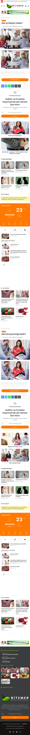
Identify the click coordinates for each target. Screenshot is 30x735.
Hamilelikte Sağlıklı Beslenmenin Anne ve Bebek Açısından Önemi (18, 251)
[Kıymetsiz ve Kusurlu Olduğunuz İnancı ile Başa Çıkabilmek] (7, 165)
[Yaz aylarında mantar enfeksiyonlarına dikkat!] (5, 681)
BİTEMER (25, 723)
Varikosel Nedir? (14, 244)
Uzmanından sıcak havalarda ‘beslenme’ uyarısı (6, 318)
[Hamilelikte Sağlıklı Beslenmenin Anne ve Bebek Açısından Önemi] (5, 252)
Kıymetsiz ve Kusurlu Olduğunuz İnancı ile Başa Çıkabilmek (7, 172)
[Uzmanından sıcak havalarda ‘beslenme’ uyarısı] (7, 311)
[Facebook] (2, 86)
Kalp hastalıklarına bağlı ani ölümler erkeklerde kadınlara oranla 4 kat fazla (22, 301)
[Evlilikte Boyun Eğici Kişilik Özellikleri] (22, 180)
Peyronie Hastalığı (14, 257)
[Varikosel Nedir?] (5, 246)
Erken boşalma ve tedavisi (8, 240)
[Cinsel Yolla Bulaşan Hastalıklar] (5, 236)
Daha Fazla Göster (14, 79)
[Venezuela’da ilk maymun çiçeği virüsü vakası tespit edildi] (7, 294)
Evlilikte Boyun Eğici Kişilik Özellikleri (22, 186)
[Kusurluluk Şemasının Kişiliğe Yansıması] (7, 180)
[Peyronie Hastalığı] (5, 259)
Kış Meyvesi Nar (20, 316)
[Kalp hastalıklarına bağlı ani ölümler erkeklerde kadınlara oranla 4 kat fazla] (22, 294)
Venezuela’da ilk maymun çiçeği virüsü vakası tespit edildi (7, 300)
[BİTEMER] (15, 6)
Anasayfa (4, 17)
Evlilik (8, 17)
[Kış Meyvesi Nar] (22, 311)
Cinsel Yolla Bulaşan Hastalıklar (18, 234)
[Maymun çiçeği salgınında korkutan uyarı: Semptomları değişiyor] (5, 670)
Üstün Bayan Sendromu (21, 170)
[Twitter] (6, 86)
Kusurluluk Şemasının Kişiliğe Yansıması (6, 186)
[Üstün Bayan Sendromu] (22, 165)
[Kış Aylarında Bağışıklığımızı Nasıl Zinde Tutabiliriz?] (24, 675)
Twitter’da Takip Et (7, 687)
